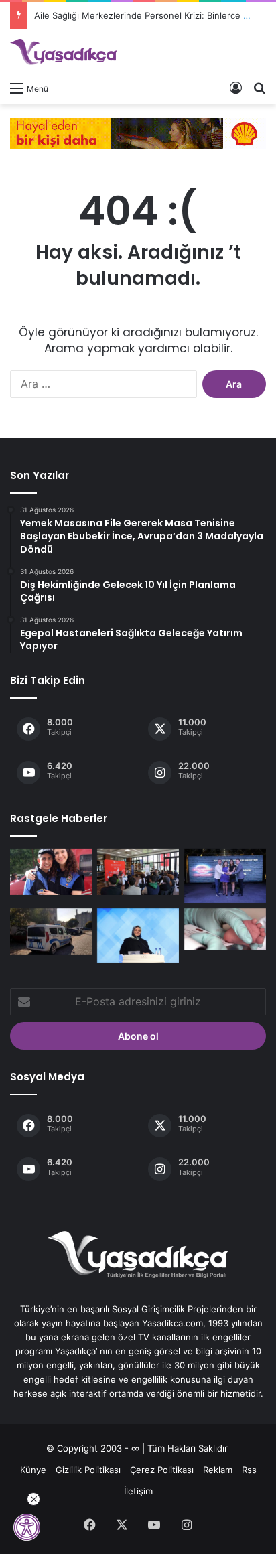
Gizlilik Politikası (88, 1469)
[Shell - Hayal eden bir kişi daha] (138, 132)
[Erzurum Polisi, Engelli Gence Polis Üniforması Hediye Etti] (51, 872)
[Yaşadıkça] (63, 52)
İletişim (138, 1491)
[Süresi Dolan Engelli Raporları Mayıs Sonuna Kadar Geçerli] (138, 935)
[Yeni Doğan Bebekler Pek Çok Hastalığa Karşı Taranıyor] (225, 929)
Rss (249, 1469)
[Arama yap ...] (259, 88)
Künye (33, 1469)
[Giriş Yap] (236, 88)
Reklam (217, 1469)
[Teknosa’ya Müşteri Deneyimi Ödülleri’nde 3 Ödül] (225, 876)
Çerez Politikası (162, 1469)
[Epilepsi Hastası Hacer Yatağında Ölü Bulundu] (51, 931)
